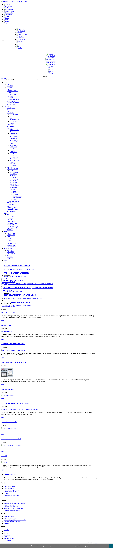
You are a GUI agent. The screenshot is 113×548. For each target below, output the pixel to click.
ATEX (11, 170)
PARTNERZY (10, 236)
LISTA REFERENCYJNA (11, 242)
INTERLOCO (13, 116)
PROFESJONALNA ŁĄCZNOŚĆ (16, 273)
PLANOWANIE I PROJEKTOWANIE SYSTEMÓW (12, 223)
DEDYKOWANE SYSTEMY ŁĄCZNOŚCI (20, 295)
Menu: (8, 79)
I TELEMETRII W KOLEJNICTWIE (13, 291)
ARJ (11, 118)
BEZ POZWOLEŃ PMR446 (14, 161)
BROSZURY (10, 250)
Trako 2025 (4, 456)
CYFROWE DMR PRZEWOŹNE (14, 134)
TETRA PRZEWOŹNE (13, 154)
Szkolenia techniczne (10, 518)
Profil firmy (7, 530)
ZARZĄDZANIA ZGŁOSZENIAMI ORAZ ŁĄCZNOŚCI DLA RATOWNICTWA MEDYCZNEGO (28, 284)
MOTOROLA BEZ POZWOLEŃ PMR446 (14, 187)
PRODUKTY (7, 106)
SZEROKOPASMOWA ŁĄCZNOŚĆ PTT (13, 210)
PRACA (9, 240)
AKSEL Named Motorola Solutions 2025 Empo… (15, 403)
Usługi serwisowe (9, 516)
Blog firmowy (7, 540)
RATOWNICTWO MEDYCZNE (11, 95)
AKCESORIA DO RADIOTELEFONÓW (12, 168)
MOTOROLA (13, 184)
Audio (14, 191)
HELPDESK (10, 230)
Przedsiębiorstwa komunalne (12, 495)
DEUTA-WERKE (14, 115)
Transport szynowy (9, 486)
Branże (6, 82)
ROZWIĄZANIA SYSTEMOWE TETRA (14, 146)
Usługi (5, 213)
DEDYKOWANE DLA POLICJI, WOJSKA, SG (14, 180)
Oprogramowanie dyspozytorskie (13, 508)
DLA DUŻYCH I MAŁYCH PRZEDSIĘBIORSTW (16, 276)
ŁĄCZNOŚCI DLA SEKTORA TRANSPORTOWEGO (17, 306)
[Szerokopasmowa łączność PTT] (10, 289)
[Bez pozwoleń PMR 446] (8, 282)
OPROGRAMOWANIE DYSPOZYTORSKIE (13, 202)
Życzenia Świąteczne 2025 (9, 422)
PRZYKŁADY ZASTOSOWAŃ (11, 252)
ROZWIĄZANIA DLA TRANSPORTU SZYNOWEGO (11, 110)
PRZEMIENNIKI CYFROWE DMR (14, 137)
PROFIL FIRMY (11, 233)
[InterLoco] (4, 287)
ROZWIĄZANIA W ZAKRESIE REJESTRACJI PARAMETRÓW (28, 287)
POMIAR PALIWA (14, 120)
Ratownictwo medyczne (10, 492)
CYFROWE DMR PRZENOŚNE (14, 130)
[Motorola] (4, 278)
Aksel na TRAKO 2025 (10, 474)
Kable (14, 199)
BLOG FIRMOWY (11, 245)
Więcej (2, 320)
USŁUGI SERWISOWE (10, 215)
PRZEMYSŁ (10, 98)
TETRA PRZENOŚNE (13, 151)
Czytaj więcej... (86, 546)
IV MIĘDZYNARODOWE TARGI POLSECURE (13, 344)
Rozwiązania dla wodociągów (12, 510)
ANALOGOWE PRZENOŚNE (14, 158)
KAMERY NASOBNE (13, 164)
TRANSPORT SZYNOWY (10, 85)
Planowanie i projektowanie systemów (15, 520)
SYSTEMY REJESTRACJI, (14, 280)
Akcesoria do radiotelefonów (12, 507)
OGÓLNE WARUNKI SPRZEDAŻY (10, 257)
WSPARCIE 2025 (11, 247)
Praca (5, 537)
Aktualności (7, 535)
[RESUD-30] (4, 283)
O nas (5, 231)
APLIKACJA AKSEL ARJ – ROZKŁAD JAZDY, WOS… (15, 362)
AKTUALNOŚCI (11, 238)
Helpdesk (6, 523)
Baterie (15, 192)
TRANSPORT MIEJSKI (10, 88)
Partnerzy (6, 533)
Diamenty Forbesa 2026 (8, 306)
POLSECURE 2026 (6, 325)
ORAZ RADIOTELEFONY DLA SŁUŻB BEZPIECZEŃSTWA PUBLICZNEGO (24, 298)
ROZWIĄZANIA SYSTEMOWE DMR (14, 141)
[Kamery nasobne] (6, 290)
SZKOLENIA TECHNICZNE (11, 219)
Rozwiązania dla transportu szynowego (15, 503)
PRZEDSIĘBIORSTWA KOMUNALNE (13, 100)
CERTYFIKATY (11, 235)
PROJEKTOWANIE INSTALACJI (17, 265)
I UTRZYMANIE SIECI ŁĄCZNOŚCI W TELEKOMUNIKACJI (20, 269)
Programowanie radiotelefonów (13, 522)
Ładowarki (16, 194)
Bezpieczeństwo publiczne (11, 490)
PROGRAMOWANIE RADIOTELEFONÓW (12, 227)
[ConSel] (3, 280)
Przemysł (6, 493)
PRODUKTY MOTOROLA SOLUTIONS (10, 126)
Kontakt (6, 262)
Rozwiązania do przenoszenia (17, 197)
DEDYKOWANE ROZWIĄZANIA (17, 302)
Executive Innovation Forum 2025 (11, 439)
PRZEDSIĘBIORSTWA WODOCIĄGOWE (13, 103)
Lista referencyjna (9, 538)
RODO (5, 260)
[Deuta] (3, 285)
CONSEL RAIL (14, 121)
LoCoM (12, 123)
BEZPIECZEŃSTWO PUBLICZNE (12, 91)
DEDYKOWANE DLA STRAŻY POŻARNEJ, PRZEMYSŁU (14, 174)
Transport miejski (9, 488)
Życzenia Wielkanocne (7, 389)
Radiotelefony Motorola (10, 505)
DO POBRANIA (8, 248)
